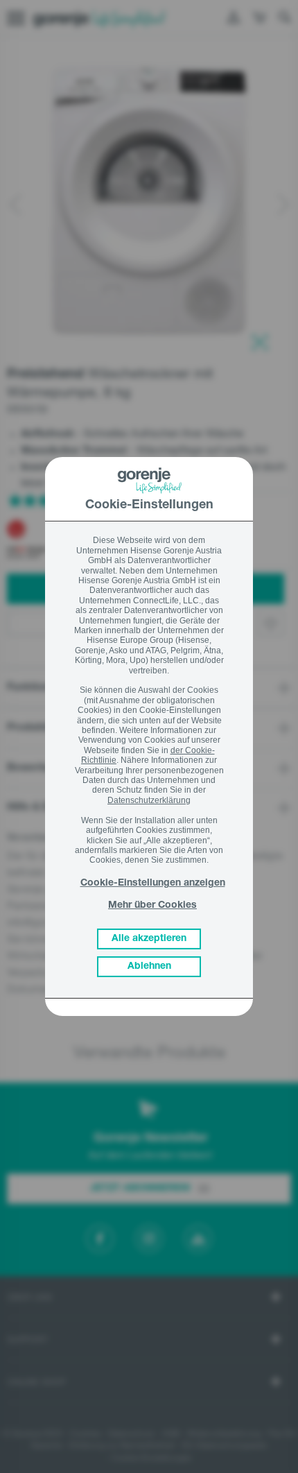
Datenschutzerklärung (149, 800)
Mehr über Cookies (152, 906)
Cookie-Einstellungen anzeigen (152, 883)
